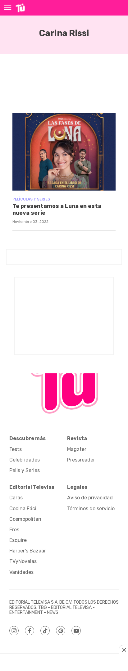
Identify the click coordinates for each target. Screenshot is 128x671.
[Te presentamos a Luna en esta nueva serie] (64, 152)
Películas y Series (31, 199)
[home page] (20, 7)
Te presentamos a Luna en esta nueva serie (56, 209)
